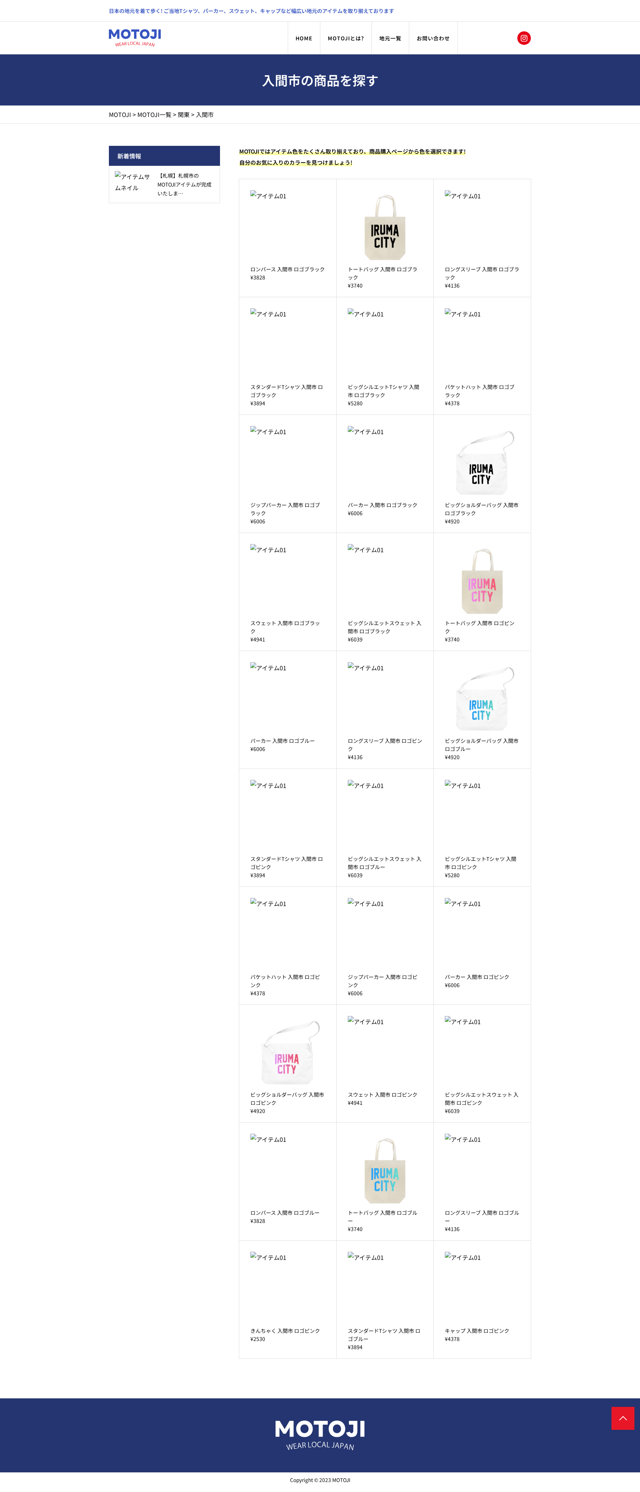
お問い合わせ (433, 38)
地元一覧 (390, 38)
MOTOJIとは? (346, 38)
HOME (304, 38)
